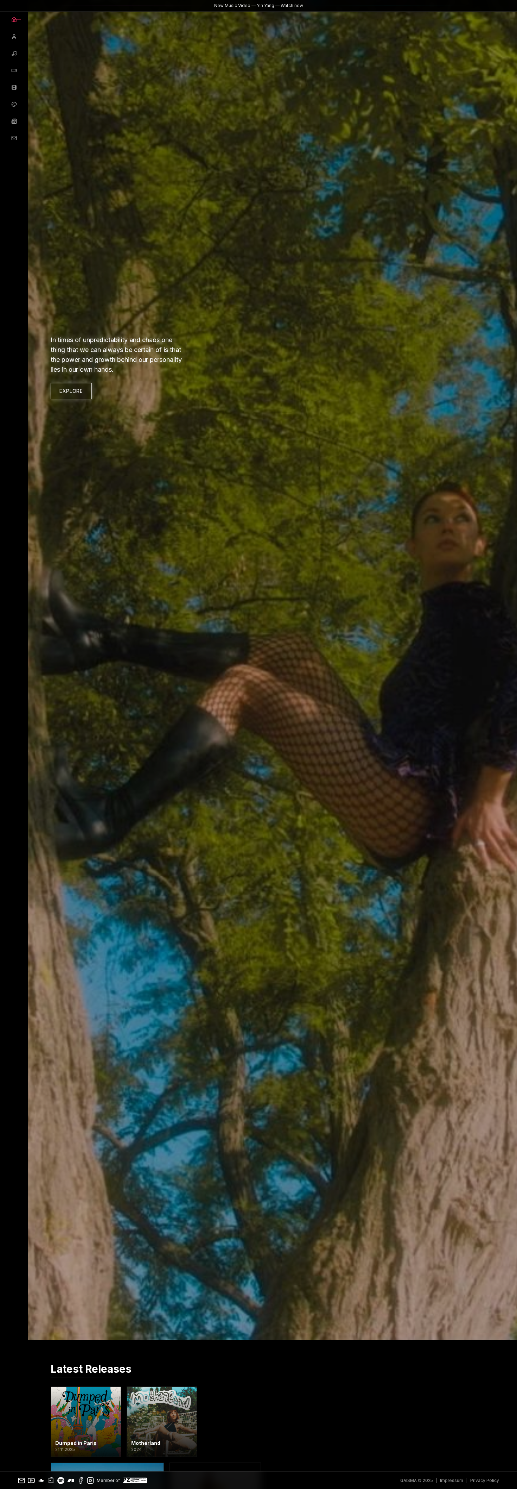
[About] (14, 36)
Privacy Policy (484, 1480)
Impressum (451, 1480)
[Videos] (14, 70)
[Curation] (14, 104)
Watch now (292, 5)
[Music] (14, 53)
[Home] (14, 20)
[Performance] (14, 87)
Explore (71, 391)
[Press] (14, 121)
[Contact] (14, 138)
